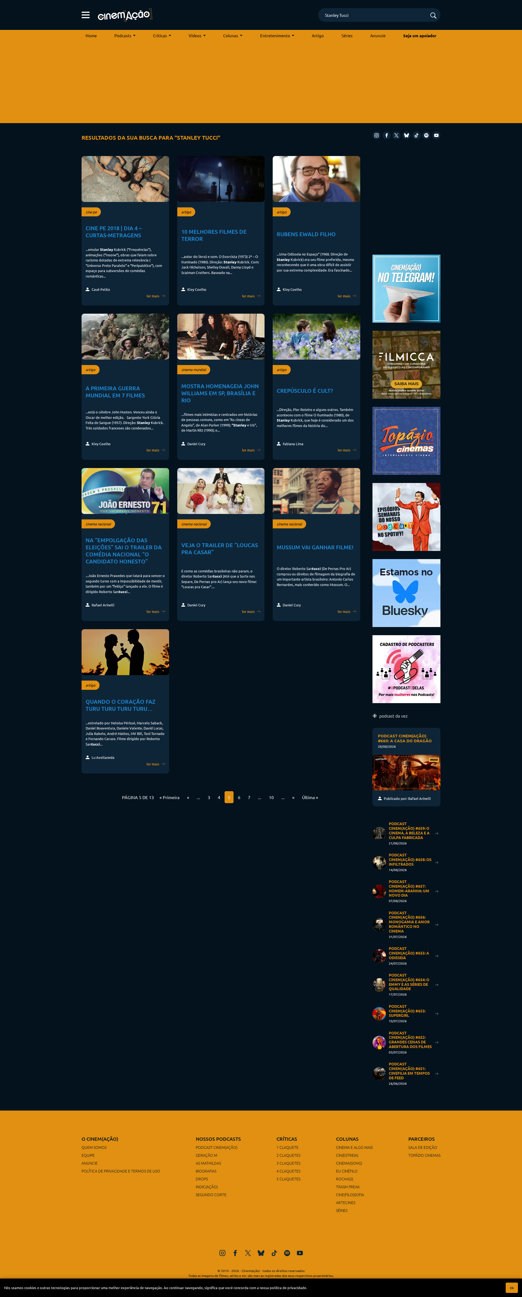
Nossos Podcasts (218, 1139)
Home (91, 35)
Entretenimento (275, 35)
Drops (202, 1178)
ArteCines (345, 1202)
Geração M (206, 1155)
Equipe (88, 1155)
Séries (347, 35)
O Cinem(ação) (100, 1139)
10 (271, 797)
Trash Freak (348, 1186)
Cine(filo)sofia (350, 1194)
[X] (396, 135)
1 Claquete (287, 1147)
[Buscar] (433, 16)
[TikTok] (416, 135)
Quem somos (94, 1147)
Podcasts (122, 35)
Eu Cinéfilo (347, 1171)
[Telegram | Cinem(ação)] (406, 288)
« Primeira (169, 797)
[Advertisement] (261, 82)
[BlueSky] (406, 135)
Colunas (230, 35)
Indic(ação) (207, 1186)
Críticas (160, 35)
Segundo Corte (211, 1194)
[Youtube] (436, 135)
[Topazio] (406, 440)
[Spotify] (426, 135)
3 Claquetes (288, 1163)
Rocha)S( (344, 1178)
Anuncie (378, 35)
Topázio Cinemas (424, 1155)
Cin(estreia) (347, 1155)
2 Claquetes (288, 1155)
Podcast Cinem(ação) (216, 1147)
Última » (310, 797)
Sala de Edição (422, 1147)
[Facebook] (387, 135)
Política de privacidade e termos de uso (121, 1171)
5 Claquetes (288, 1178)
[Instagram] (376, 135)
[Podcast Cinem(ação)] (406, 516)
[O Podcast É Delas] (406, 668)
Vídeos (195, 35)
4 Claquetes (288, 1171)
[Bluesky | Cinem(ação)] (406, 592)
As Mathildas (208, 1163)
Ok (512, 1288)
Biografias (206, 1171)
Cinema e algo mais (354, 1147)
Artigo (318, 35)
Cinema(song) (349, 1163)
